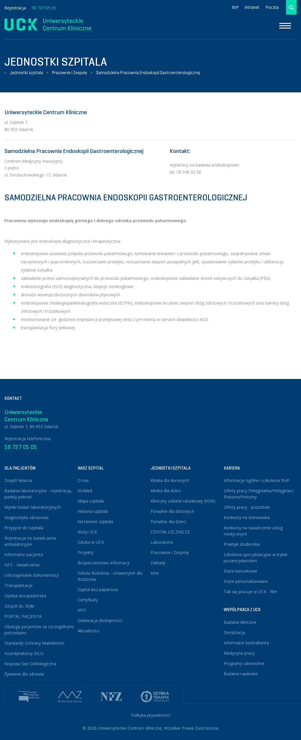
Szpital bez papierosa (98, 589)
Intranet (252, 7)
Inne (154, 573)
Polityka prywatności (150, 715)
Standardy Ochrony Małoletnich (34, 643)
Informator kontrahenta (246, 643)
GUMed (85, 490)
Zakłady (157, 563)
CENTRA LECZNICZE (170, 532)
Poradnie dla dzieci (168, 521)
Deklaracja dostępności (100, 620)
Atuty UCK (87, 532)
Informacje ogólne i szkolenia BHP (257, 480)
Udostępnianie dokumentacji (31, 575)
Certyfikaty (88, 600)
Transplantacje (18, 585)
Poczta (272, 7)
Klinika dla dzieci (165, 490)
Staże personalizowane (246, 581)
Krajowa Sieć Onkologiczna (30, 663)
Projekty (85, 552)
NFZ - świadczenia (21, 565)
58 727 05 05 (43, 8)
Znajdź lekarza (18, 480)
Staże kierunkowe (240, 571)
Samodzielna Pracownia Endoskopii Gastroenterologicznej (148, 72)
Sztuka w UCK (91, 542)
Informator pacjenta (23, 554)
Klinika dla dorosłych (169, 480)
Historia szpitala (93, 511)
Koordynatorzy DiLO (24, 653)
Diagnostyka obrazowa (26, 517)
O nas (83, 480)
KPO (82, 610)
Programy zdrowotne (244, 663)
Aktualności (88, 630)
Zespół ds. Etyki (19, 606)
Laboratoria (161, 542)
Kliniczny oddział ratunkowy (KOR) (182, 501)
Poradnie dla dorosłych (172, 511)
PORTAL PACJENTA (23, 616)
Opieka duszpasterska (25, 595)
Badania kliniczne (240, 622)
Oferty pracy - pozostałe (247, 507)
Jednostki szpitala (26, 72)
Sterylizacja (234, 632)
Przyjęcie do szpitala (23, 528)
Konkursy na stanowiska (247, 517)
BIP (235, 7)
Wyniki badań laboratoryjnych (32, 507)
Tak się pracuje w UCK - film (250, 591)
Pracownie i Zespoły (69, 72)
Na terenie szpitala (95, 521)
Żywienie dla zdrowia (24, 674)
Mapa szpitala (91, 501)
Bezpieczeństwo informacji (103, 563)
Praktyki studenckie (242, 544)
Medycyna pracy (239, 653)
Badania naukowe (241, 673)
